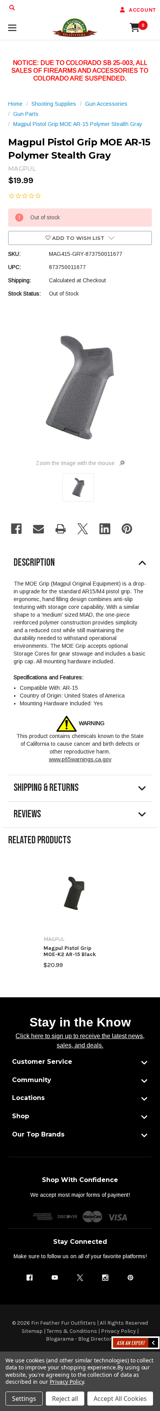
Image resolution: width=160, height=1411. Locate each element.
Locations (28, 1098)
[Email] (38, 528)
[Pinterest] (127, 528)
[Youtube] (54, 1277)
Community (31, 1080)
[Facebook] (16, 528)
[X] (83, 528)
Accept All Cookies (120, 1398)
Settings (24, 1398)
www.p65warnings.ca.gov (80, 759)
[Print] (60, 528)
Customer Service (42, 1061)
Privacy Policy (118, 1331)
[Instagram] (105, 1277)
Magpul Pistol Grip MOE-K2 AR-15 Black (69, 951)
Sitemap (32, 1331)
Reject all (65, 1398)
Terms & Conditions (72, 1331)
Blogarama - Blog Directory (80, 1339)
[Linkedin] (105, 528)
